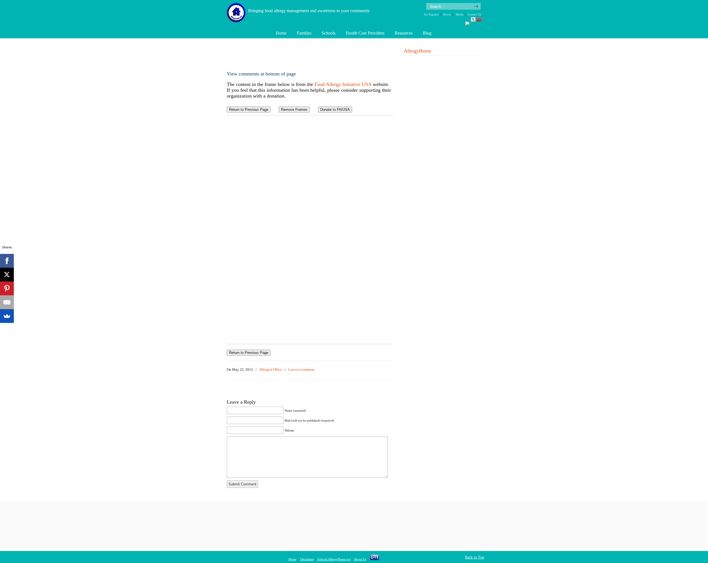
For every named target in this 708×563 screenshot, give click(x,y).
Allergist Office (270, 369)
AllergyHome (417, 51)
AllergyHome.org (237, 12)
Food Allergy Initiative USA (342, 84)
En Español (431, 14)
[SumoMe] (7, 316)
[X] (7, 275)
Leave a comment (301, 369)
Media (459, 14)
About (447, 14)
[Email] (7, 302)
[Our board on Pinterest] (479, 19)
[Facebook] (7, 261)
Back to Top (474, 557)
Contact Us (474, 14)
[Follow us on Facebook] (467, 24)
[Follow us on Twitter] (473, 19)
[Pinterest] (7, 288)
